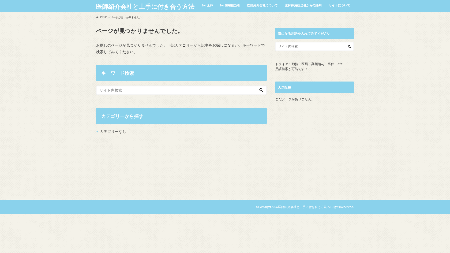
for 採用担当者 (230, 5)
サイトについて (339, 5)
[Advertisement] (314, 152)
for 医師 (207, 5)
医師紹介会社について (262, 5)
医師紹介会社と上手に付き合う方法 (145, 6)
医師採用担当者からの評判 (303, 5)
